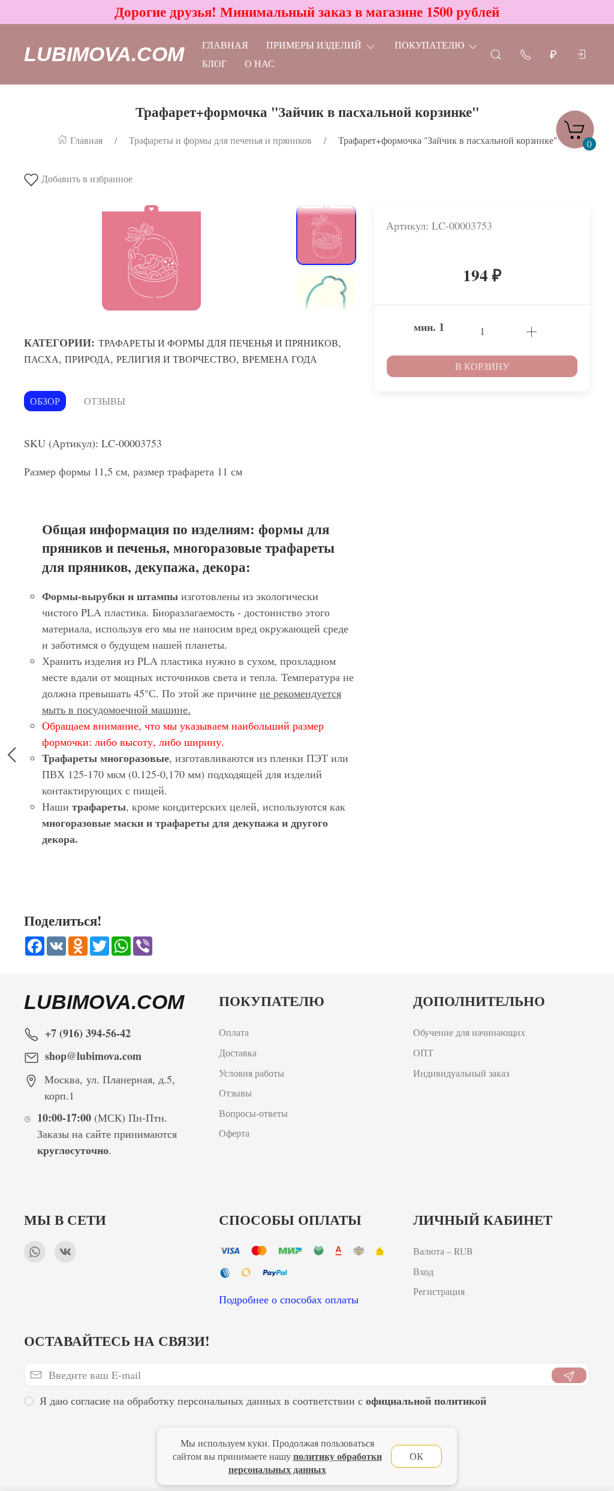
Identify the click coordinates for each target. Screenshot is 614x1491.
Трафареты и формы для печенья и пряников (218, 342)
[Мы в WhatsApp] (35, 1252)
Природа (87, 359)
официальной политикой (426, 1400)
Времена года (279, 359)
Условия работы (251, 1073)
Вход (423, 1271)
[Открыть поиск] (496, 53)
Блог (214, 63)
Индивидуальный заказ (461, 1073)
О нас (260, 63)
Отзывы (104, 400)
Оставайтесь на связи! (117, 1341)
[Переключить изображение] (326, 235)
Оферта (234, 1132)
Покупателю (429, 44)
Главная (225, 44)
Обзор (45, 400)
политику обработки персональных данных (305, 1462)
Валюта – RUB (443, 1251)
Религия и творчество (176, 359)
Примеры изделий (314, 44)
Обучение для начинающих (470, 1032)
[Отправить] (569, 1375)
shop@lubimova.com (93, 1056)
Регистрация (439, 1291)
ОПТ (425, 1052)
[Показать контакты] (526, 53)
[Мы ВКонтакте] (65, 1252)
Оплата (234, 1032)
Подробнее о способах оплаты (289, 1299)
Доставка (238, 1052)
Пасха (41, 359)
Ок (416, 1456)
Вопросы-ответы (253, 1113)
